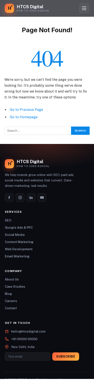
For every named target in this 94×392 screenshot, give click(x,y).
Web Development (19, 249)
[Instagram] (20, 197)
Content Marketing (19, 242)
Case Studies (15, 286)
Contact (11, 308)
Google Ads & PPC (19, 227)
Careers (11, 301)
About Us (12, 279)
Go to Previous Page (26, 110)
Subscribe (65, 356)
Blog (8, 294)
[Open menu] (84, 8)
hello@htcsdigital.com (28, 331)
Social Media (14, 235)
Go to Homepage (24, 117)
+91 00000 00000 (24, 339)
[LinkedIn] (31, 197)
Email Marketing (17, 256)
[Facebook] (9, 197)
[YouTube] (42, 197)
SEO (8, 220)
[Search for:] (37, 131)
